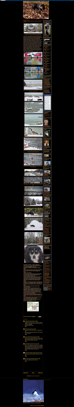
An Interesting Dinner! (47, 73)
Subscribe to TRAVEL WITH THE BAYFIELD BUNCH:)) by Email (49, 288)
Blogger (42, 405)
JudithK (26, 321)
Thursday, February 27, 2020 (34, 343)
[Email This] (38, 316)
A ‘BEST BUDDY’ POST (46, 265)
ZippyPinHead (27, 343)
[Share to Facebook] (40, 316)
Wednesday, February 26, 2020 (33, 321)
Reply (26, 326)
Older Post (40, 372)
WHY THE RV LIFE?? (46, 114)
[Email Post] (37, 316)
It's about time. (46, 46)
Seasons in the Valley (47, 55)
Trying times (46, 66)
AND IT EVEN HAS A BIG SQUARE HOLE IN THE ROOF (47, 267)
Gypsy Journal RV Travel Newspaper (47, 61)
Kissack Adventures (47, 58)
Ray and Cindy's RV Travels (47, 49)
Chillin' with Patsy (47, 52)
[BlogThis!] (39, 316)
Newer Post (25, 372)
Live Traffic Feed (47, 95)
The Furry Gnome (28, 358)
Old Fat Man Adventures (47, 63)
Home (33, 372)
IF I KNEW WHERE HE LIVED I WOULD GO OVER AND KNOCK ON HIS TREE (47, 280)
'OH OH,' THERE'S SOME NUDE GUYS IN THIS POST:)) (47, 263)
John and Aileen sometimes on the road (47, 68)
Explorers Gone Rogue (28, 352)
